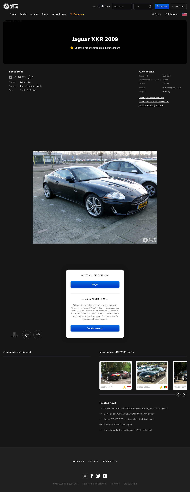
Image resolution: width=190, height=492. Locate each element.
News (95, 6)
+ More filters (178, 6)
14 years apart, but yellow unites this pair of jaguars (129, 413)
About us (78, 461)
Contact (93, 461)
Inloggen (173, 14)
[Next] (184, 394)
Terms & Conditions (94, 484)
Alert (158, 14)
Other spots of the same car (151, 97)
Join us (34, 14)
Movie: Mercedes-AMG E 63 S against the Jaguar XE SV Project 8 (136, 408)
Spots (107, 6)
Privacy (115, 484)
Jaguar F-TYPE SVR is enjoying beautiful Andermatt (129, 419)
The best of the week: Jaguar (118, 424)
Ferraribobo (25, 82)
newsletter (110, 461)
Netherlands (36, 86)
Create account (95, 328)
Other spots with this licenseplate (154, 101)
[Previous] (178, 394)
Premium (78, 14)
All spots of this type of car (151, 105)
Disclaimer (130, 484)
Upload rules (59, 14)
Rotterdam (25, 86)
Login (95, 284)
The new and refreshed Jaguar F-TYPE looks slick (128, 430)
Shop (45, 14)
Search (163, 6)
